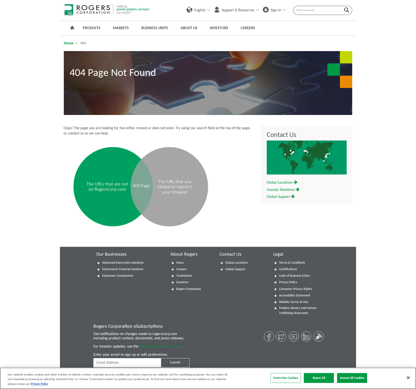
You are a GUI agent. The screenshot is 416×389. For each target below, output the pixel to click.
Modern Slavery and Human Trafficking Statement (298, 310)
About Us (189, 28)
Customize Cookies (285, 377)
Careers (248, 28)
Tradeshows (184, 276)
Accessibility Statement (294, 295)
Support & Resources (238, 10)
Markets (121, 28)
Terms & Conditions (292, 263)
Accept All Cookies (352, 377)
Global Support (279, 197)
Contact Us (281, 135)
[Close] (408, 377)
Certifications (288, 269)
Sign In (276, 10)
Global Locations (280, 183)
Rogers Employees (188, 289)
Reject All (319, 377)
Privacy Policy (288, 282)
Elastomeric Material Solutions (122, 269)
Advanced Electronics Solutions (122, 263)
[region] (208, 378)
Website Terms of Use (293, 302)
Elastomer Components (117, 276)
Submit (175, 362)
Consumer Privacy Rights (295, 289)
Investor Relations (281, 190)
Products (91, 28)
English (199, 10)
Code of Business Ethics (294, 276)
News (180, 263)
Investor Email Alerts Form (160, 347)
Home (68, 43)
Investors (219, 28)
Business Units (154, 28)
